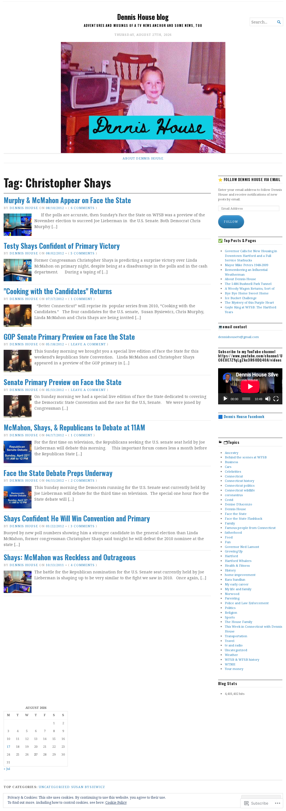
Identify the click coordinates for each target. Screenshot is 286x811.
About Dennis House (143, 158)
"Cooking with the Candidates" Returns (58, 291)
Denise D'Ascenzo (238, 504)
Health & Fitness (237, 565)
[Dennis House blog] (143, 97)
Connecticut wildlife (240, 490)
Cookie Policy (116, 802)
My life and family (238, 589)
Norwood (232, 594)
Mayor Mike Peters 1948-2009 (246, 265)
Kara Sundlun (235, 579)
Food (229, 537)
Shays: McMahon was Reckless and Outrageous (70, 557)
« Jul (7, 769)
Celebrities (233, 471)
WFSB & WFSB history (242, 659)
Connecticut (234, 476)
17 (8, 746)
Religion (231, 612)
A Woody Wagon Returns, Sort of (250, 288)
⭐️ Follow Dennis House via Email (249, 179)
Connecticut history (239, 481)
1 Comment (81, 299)
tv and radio (234, 645)
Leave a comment (88, 344)
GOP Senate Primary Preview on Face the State (69, 337)
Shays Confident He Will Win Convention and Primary (77, 518)
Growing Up (234, 551)
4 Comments (83, 565)
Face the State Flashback (243, 518)
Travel (229, 641)
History (230, 570)
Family (230, 523)
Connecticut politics (239, 485)
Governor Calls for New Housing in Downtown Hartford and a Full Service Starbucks (251, 255)
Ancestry (231, 453)
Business (231, 462)
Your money (234, 669)
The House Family (238, 622)
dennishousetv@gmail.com (238, 337)
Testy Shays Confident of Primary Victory (62, 246)
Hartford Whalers (238, 561)
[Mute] (268, 399)
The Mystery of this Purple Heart (249, 302)
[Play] (225, 399)
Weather (231, 655)
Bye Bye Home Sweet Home (247, 293)
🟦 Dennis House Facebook (241, 416)
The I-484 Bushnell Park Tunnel (248, 284)
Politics (230, 608)
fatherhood (233, 532)
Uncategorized (236, 650)
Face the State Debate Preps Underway (58, 473)
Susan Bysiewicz (88, 787)
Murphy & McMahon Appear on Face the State (67, 200)
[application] (250, 386)
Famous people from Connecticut (250, 528)
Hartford (231, 556)
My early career (237, 584)
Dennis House (23, 208)
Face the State (236, 514)
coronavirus (234, 495)
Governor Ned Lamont (242, 547)
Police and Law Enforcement (247, 603)
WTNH (230, 664)
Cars (228, 467)
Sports (230, 617)
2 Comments (83, 480)
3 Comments (83, 526)
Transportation (236, 636)
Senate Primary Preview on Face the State (62, 382)
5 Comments (83, 253)
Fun (228, 542)
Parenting (232, 598)
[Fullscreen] (276, 399)
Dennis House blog (143, 17)
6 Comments (83, 208)
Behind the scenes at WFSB (246, 457)
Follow (231, 222)
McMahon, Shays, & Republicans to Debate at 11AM (74, 427)
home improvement (240, 575)
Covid (229, 500)
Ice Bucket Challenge (241, 298)
